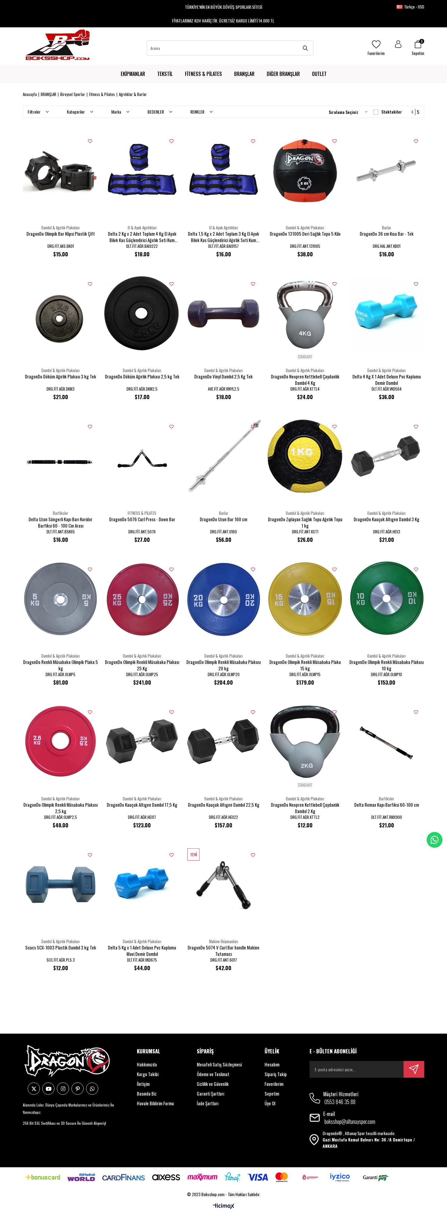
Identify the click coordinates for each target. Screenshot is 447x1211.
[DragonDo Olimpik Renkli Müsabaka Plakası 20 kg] (223, 599)
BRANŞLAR (244, 73)
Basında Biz (147, 1093)
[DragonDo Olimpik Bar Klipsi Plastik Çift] (60, 170)
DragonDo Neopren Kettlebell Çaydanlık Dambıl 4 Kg (305, 379)
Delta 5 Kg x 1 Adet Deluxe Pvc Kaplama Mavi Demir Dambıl (142, 950)
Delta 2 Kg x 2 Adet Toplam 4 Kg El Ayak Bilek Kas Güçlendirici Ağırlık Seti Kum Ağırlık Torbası (142, 237)
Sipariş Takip (276, 1074)
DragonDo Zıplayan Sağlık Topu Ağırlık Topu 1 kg (305, 522)
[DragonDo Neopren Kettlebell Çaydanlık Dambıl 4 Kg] (305, 313)
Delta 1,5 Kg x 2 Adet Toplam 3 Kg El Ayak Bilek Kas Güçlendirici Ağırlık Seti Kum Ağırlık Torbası (223, 237)
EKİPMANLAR (133, 73)
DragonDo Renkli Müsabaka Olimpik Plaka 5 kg (60, 665)
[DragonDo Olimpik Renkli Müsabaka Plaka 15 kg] (305, 599)
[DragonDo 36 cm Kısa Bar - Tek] (386, 170)
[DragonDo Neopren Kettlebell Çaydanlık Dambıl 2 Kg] (305, 741)
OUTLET (319, 73)
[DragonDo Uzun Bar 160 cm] (223, 456)
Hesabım (272, 1064)
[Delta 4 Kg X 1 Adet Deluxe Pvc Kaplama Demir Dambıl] (386, 313)
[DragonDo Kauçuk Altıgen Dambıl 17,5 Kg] (142, 741)
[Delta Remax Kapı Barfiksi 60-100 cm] (386, 741)
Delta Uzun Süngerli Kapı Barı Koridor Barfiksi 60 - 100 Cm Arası (60, 522)
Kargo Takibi (147, 1074)
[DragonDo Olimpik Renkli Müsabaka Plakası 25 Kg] (142, 599)
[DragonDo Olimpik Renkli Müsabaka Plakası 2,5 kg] (60, 741)
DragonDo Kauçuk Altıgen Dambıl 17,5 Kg (142, 805)
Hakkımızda (147, 1064)
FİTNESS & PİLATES (203, 73)
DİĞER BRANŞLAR (283, 73)
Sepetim (272, 1093)
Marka (116, 111)
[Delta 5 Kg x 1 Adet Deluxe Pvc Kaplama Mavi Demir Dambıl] (142, 884)
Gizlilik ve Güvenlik (213, 1083)
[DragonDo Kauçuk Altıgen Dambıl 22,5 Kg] (223, 741)
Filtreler (34, 111)
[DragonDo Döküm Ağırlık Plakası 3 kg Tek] (60, 313)
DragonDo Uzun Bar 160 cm (223, 519)
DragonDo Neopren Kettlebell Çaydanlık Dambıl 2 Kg (305, 808)
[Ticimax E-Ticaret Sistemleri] (223, 1206)
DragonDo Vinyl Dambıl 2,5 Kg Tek (223, 376)
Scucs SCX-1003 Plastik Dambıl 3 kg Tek (60, 947)
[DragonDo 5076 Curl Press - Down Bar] (142, 456)
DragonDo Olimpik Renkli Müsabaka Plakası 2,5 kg (60, 808)
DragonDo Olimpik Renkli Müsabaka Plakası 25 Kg (142, 665)
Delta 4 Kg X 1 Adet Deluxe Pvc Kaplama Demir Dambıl (386, 379)
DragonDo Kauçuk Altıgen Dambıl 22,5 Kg (223, 805)
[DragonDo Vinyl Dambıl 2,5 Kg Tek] (223, 313)
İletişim (143, 1083)
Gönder (414, 1069)
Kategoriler (76, 111)
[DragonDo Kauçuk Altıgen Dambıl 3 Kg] (386, 456)
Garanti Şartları (210, 1093)
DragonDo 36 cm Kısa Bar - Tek (387, 234)
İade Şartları (207, 1103)
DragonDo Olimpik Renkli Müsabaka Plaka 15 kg (305, 665)
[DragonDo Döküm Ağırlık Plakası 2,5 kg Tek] (142, 313)
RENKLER (197, 111)
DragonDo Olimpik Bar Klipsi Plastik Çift (60, 234)
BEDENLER (156, 111)
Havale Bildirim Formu (155, 1103)
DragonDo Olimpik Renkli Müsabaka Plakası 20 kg (223, 665)
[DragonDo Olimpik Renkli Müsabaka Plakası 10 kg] (386, 599)
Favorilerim (274, 1083)
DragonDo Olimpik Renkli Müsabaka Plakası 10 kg (386, 665)
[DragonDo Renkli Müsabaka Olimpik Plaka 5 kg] (60, 599)
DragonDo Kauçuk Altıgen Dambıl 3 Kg (386, 519)
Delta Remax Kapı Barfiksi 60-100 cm (386, 805)
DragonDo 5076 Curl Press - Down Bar (142, 519)
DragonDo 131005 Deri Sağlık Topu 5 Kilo (305, 234)
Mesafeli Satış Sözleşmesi (219, 1064)
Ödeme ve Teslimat (213, 1074)
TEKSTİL (165, 73)
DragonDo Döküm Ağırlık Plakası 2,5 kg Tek (142, 376)
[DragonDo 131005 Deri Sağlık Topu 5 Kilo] (305, 170)
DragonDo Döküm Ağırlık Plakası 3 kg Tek (60, 376)
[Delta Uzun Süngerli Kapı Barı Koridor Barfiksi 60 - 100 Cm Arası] (60, 456)
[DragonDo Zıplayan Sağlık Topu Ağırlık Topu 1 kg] (305, 456)
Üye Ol (270, 1103)
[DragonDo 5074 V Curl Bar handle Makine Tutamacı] (223, 884)
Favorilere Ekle (90, 141)
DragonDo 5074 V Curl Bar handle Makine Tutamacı (223, 950)
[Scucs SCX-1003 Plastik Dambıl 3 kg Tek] (60, 884)
